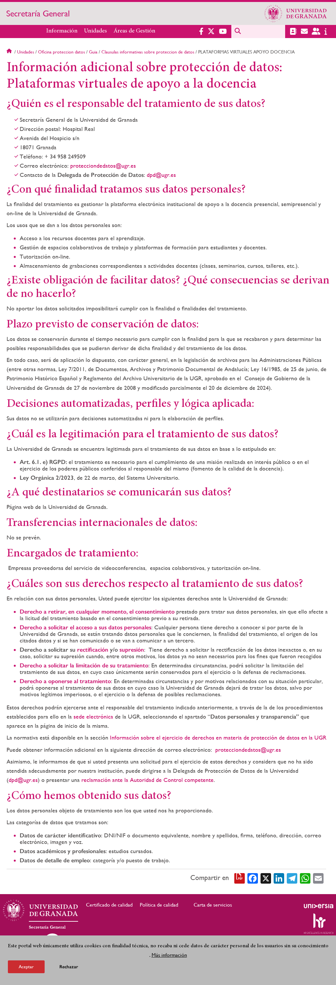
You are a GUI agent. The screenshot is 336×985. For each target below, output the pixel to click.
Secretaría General (38, 13)
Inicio (10, 52)
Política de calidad (159, 905)
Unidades (95, 31)
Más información (169, 955)
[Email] (318, 878)
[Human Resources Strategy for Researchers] (318, 923)
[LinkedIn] (279, 878)
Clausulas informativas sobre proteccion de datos (147, 51)
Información (61, 31)
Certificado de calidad (109, 905)
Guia (93, 51)
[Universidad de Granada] (295, 13)
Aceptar (26, 966)
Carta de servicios (213, 905)
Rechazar (68, 967)
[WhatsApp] (305, 878)
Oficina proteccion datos (61, 51)
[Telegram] (292, 878)
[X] (266, 878)
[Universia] (318, 906)
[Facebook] (252, 878)
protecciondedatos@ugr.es (103, 165)
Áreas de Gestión (134, 31)
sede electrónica (93, 716)
